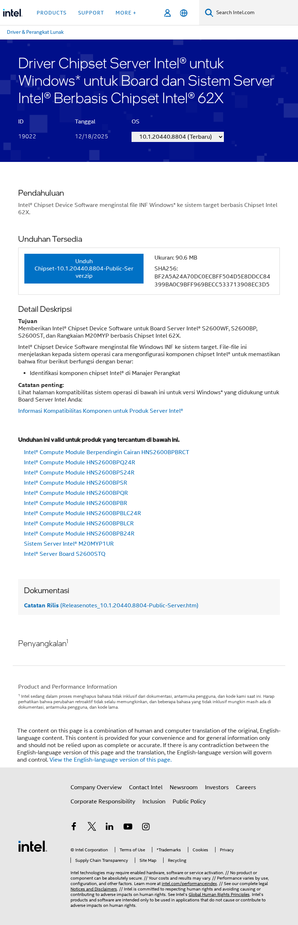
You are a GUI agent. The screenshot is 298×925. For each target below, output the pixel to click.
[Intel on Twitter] (92, 827)
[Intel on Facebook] (74, 827)
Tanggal (85, 121)
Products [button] (52, 12)
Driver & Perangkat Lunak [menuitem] (35, 32)
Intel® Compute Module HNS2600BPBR (75, 503)
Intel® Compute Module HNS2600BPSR (75, 482)
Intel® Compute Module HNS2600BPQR (76, 493)
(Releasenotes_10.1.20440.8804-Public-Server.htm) (111, 605)
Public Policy (189, 801)
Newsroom (184, 787)
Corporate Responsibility (103, 801)
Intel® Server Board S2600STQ (64, 554)
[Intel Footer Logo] (32, 845)
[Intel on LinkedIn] (110, 827)
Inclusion (153, 801)
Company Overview (96, 787)
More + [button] (126, 12)
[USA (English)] (183, 12)
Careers (246, 787)
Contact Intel (145, 787)
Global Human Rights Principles (219, 894)
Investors (217, 787)
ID (21, 121)
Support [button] (91, 12)
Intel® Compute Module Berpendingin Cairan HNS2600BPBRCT (106, 452)
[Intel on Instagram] (146, 827)
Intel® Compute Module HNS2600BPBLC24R (82, 513)
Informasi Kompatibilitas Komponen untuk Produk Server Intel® (100, 411)
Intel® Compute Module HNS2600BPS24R (79, 472)
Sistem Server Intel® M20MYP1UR (69, 543)
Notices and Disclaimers (94, 889)
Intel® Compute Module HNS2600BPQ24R (79, 462)
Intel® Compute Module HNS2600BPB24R (79, 533)
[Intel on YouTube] (128, 827)
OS (136, 121)
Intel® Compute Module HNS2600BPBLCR (79, 523)
